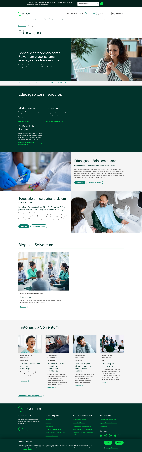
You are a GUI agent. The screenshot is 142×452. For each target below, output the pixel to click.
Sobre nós (49, 419)
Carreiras (48, 423)
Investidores (74, 13)
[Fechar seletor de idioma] (115, 3)
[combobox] (106, 13)
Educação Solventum (79, 423)
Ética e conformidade (52, 436)
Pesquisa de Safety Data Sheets (82, 426)
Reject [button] (119, 442)
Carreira (81, 13)
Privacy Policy (28, 449)
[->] (101, 3)
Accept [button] (108, 442)
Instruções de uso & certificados (82, 429)
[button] (111, 448)
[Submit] (113, 13)
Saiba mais (79, 182)
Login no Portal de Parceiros (108, 423)
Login (67, 13)
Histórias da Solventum (79, 419)
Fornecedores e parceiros (53, 429)
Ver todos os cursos (94, 182)
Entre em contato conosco (108, 419)
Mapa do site (103, 426)
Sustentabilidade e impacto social (55, 432)
